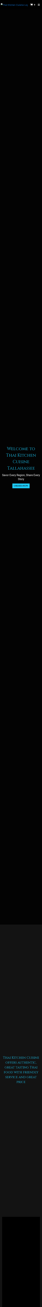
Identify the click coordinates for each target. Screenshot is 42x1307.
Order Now (21, 485)
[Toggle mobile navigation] (39, 4)
